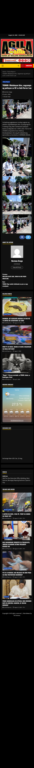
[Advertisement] (17, 17)
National (6, 596)
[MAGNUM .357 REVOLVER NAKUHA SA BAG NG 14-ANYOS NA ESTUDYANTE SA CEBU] (17, 306)
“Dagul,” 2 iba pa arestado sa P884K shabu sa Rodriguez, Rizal (16, 376)
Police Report (6, 82)
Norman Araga (8, 92)
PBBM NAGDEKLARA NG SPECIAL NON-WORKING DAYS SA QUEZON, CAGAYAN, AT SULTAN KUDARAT (16, 603)
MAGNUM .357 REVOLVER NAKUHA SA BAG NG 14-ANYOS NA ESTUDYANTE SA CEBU (16, 319)
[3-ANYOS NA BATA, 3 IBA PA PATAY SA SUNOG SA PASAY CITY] (17, 502)
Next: (15, 284)
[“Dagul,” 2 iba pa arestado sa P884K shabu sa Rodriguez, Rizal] (17, 363)
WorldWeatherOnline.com (17, 420)
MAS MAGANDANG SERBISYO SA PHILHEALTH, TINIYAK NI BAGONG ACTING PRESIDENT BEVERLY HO (16, 544)
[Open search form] (18, 65)
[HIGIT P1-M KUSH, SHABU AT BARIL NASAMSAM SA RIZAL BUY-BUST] (17, 335)
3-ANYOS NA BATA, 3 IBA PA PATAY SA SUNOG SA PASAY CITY (16, 515)
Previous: (14, 276)
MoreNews (26, 613)
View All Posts (17, 267)
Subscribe (29, 66)
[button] (2, 65)
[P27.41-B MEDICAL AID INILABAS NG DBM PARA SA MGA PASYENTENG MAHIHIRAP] (17, 561)
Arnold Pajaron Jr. (8, 322)
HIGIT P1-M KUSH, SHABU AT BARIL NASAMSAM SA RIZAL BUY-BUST (16, 348)
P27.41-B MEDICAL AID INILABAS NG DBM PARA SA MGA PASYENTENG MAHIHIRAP (16, 574)
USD (13, 458)
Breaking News (8, 509)
